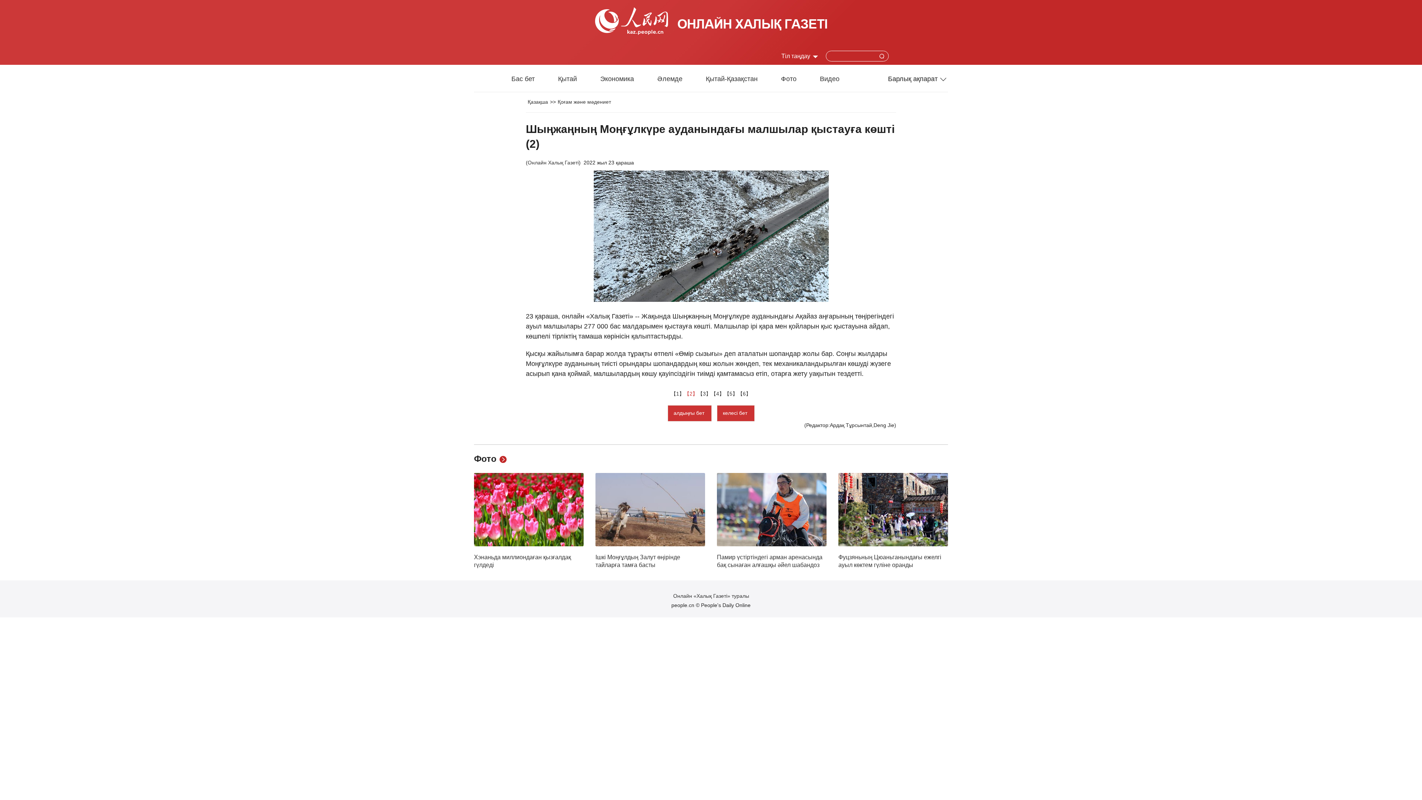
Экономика (617, 79)
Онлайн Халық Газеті (553, 163)
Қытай (567, 79)
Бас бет (523, 79)
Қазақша (538, 102)
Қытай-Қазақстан (732, 79)
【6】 (744, 394)
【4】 (717, 394)
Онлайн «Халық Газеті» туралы (711, 596)
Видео (829, 79)
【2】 (691, 394)
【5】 (731, 394)
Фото (789, 79)
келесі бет (736, 413)
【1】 (677, 394)
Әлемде (669, 79)
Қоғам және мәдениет (584, 102)
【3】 (704, 394)
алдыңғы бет (690, 413)
